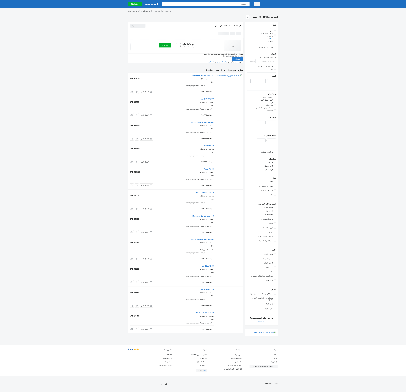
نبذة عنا (275, 355)
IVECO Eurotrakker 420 (205, 193)
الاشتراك (237, 59)
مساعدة (275, 358)
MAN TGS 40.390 (207, 99)
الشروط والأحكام (237, 355)
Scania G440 (209, 146)
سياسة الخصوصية (221, 62)
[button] (137, 92)
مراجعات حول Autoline (235, 365)
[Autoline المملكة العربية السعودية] (270, 4)
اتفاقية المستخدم (210, 62)
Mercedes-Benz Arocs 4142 (203, 75)
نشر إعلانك (165, 45)
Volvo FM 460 (209, 169)
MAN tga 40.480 (208, 266)
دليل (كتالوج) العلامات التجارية (233, 369)
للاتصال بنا (274, 362)
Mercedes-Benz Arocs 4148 (203, 216)
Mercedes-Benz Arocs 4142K (202, 122)
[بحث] (247, 4)
